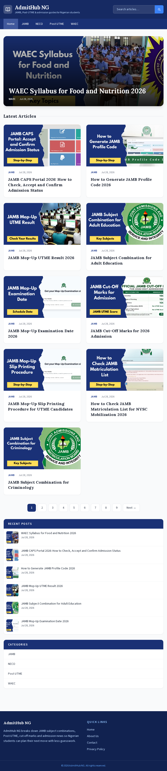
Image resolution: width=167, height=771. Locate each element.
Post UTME (57, 24)
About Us (93, 736)
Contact (92, 743)
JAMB (25, 24)
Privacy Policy (96, 749)
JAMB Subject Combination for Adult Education (121, 260)
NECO (39, 24)
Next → (131, 508)
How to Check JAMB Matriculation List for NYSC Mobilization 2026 (119, 409)
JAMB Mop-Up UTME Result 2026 (41, 257)
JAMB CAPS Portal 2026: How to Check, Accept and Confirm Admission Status (40, 185)
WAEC (74, 24)
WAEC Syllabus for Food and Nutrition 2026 (77, 91)
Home (11, 24)
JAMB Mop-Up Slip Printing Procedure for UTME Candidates (40, 406)
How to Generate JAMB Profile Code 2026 (48, 569)
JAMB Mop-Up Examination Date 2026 (44, 621)
